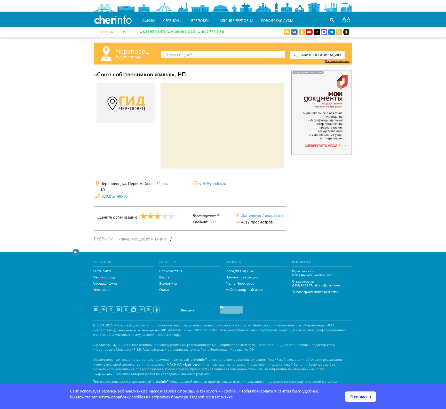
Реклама (187, 310)
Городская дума (105, 283)
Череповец (101, 289)
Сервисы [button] (171, 20)
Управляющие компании (142, 239)
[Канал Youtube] (309, 32)
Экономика (168, 283)
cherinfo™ (200, 360)
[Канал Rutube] (317, 32)
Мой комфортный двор (244, 289)
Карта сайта (102, 271)
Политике (224, 396)
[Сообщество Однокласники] (302, 32)
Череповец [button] (199, 20)
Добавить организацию (317, 54)
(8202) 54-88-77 (302, 285)
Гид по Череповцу (240, 283)
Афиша (148, 20)
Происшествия (170, 271)
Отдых (164, 289)
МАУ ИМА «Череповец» (184, 364)
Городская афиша (239, 271)
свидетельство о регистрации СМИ (141, 330)
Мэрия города (104, 277)
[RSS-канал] (149, 309)
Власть (164, 277)
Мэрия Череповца (236, 20)
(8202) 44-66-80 (302, 275)
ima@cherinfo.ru (324, 275)
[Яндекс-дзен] (156, 310)
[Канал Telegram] (141, 309)
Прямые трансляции (242, 277)
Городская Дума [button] (277, 20)
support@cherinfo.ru (326, 291)
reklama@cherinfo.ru (327, 285)
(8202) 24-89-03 (114, 196)
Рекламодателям (337, 61)
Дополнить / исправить (262, 215)
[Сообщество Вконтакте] (103, 309)
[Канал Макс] (324, 32)
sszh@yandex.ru (212, 183)
